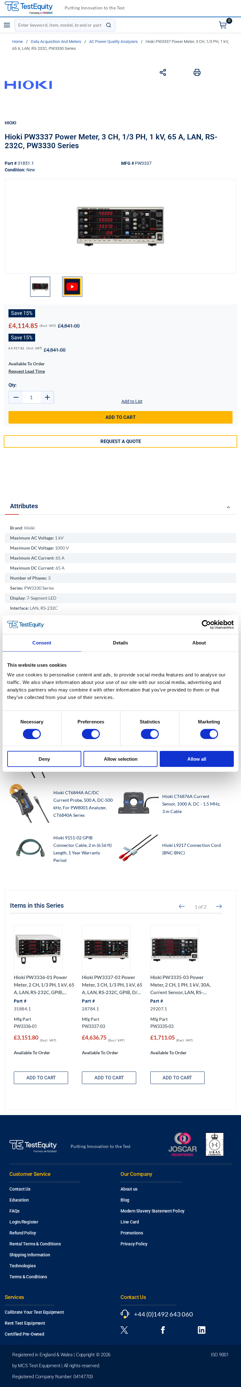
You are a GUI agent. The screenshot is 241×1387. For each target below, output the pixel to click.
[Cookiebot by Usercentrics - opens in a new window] (206, 624)
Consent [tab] (41, 642)
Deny (44, 759)
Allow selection (120, 759)
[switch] (91, 734)
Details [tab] (120, 642)
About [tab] (199, 642)
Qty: (12, 385)
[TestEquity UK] (32, 8)
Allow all (196, 759)
